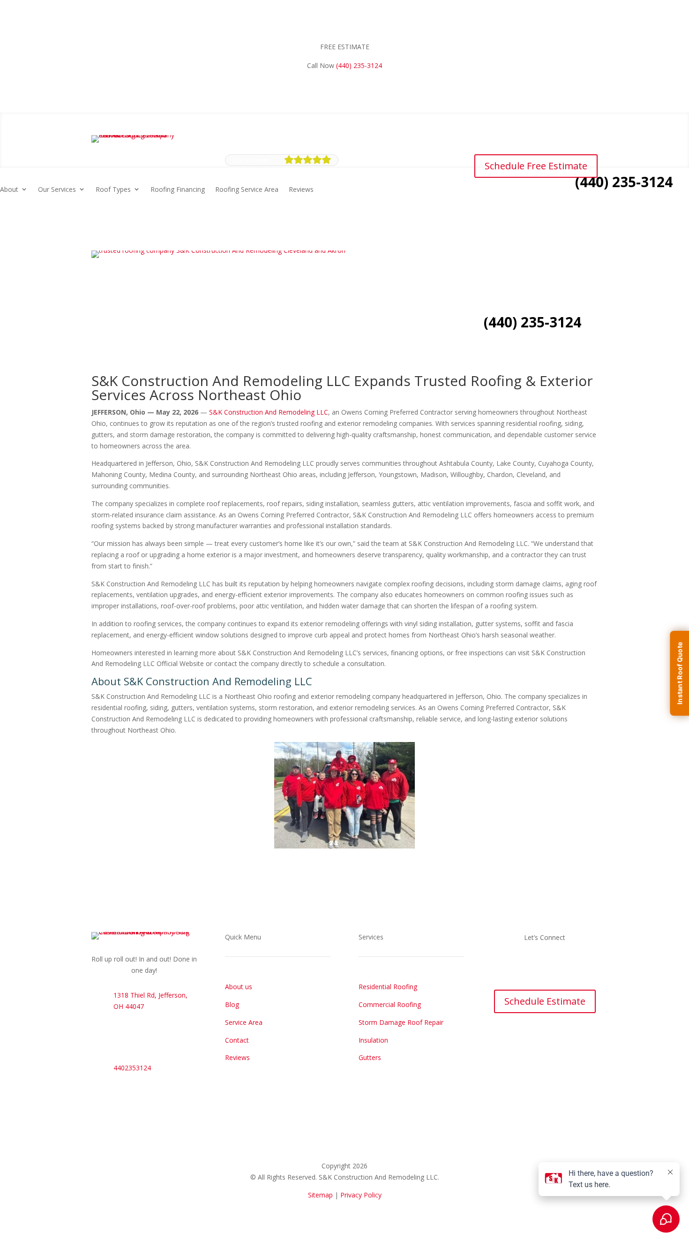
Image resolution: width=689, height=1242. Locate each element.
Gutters (370, 1057)
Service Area (243, 1022)
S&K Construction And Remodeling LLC (268, 412)
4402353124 (132, 1067)
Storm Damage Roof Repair (401, 1022)
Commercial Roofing (390, 1004)
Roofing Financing (365, 316)
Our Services (57, 189)
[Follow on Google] (554, 964)
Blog (232, 1004)
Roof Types (301, 316)
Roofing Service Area (434, 316)
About (9, 189)
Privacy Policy (361, 1194)
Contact (237, 1040)
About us (238, 986)
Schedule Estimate (544, 1001)
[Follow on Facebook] (535, 964)
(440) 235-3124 (359, 65)
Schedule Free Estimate (536, 165)
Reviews (489, 316)
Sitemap (320, 1194)
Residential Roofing (388, 986)
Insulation (373, 1040)
